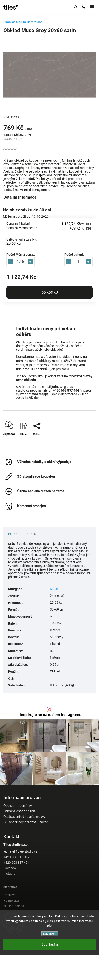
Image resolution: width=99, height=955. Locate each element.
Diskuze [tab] (32, 534)
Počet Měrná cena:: (20, 254)
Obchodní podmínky (17, 805)
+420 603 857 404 (16, 862)
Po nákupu (11, 900)
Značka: (22, 22)
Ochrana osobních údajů (20, 811)
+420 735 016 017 (16, 857)
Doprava (9, 895)
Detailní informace (19, 197)
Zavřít (85, 442)
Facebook (10, 868)
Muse (54, 589)
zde (49, 925)
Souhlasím (49, 944)
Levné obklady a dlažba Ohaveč (25, 822)
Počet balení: (74, 254)
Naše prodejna (13, 906)
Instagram (10, 873)
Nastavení (49, 933)
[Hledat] (75, 6)
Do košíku (49, 292)
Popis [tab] (12, 534)
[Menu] (92, 6)
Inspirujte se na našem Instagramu (51, 715)
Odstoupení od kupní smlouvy (24, 816)
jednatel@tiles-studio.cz (20, 851)
